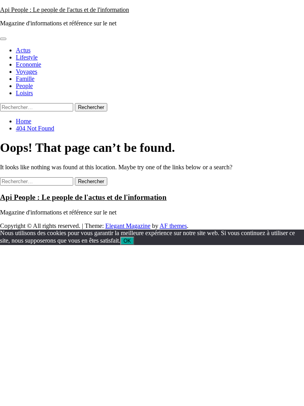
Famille (25, 78)
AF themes (173, 225)
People (24, 85)
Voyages (26, 71)
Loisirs (24, 93)
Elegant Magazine (127, 225)
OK (127, 241)
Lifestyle (27, 57)
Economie (28, 64)
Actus (23, 50)
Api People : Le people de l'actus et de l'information (64, 9)
